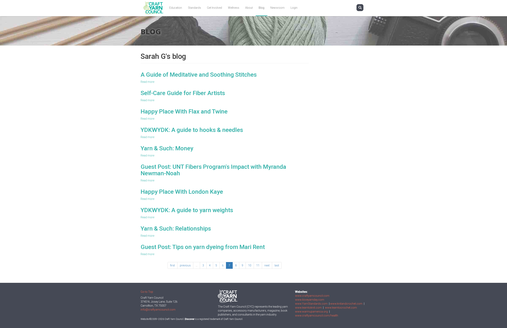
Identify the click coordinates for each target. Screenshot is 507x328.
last (276, 265)
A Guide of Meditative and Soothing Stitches (199, 74)
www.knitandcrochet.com (346, 303)
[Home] (155, 8)
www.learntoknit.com (308, 307)
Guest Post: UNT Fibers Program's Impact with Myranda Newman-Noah (213, 170)
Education (175, 7)
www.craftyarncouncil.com (312, 295)
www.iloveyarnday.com (309, 299)
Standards (194, 7)
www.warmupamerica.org (311, 311)
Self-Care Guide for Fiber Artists (183, 93)
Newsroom (277, 7)
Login (294, 7)
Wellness (233, 7)
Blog (261, 7)
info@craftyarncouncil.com (158, 309)
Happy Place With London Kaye (182, 191)
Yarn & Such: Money (167, 148)
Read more (147, 81)
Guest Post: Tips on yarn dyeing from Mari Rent (203, 246)
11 (257, 265)
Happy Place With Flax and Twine (184, 111)
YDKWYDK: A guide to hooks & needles (192, 129)
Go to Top (147, 291)
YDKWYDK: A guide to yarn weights (187, 210)
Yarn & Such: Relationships (176, 228)
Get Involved (214, 7)
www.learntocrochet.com (341, 307)
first (172, 265)
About (249, 7)
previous (185, 265)
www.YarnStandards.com (311, 303)
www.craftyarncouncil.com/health (316, 315)
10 (249, 265)
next (267, 265)
